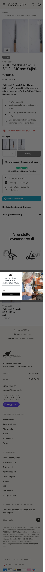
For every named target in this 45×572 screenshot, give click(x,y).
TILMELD (11, 294)
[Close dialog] (42, 274)
